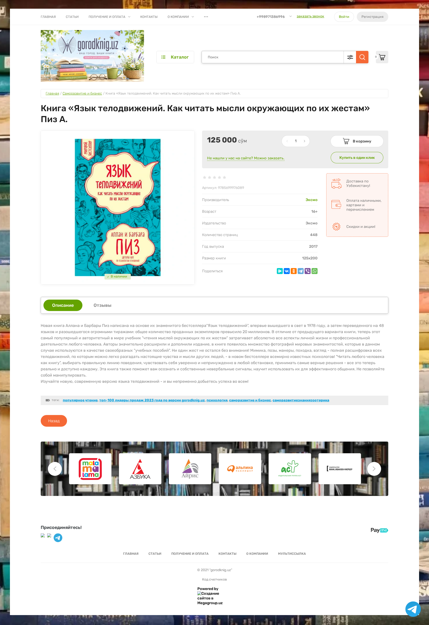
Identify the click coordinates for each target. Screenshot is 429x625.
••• (206, 16)
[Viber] (308, 271)
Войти (344, 17)
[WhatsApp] (315, 271)
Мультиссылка (292, 554)
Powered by (207, 589)
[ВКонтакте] (287, 271)
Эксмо (312, 200)
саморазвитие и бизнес (250, 400)
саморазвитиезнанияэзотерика (301, 400)
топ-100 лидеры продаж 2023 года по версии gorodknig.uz (152, 400)
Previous (55, 469)
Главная (48, 17)
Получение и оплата (107, 17)
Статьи (72, 17)
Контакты (149, 17)
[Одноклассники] (294, 271)
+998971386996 (271, 17)
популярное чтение (80, 400)
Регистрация (372, 17)
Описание (63, 305)
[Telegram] (301, 271)
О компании (178, 17)
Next (374, 469)
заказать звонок (310, 16)
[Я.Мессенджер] (280, 271)
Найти (362, 57)
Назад (54, 420)
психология (217, 400)
